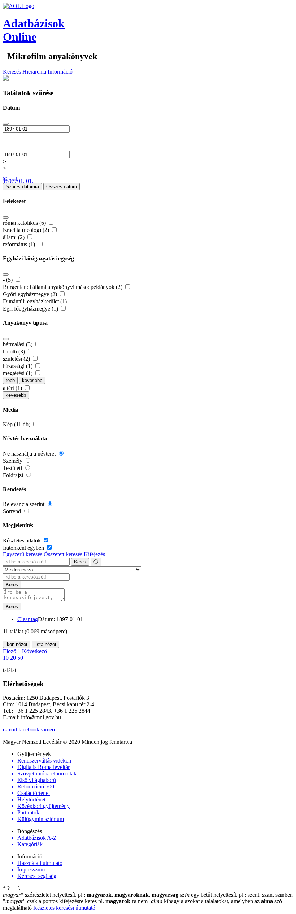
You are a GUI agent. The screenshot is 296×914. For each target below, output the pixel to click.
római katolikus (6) (25, 223)
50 (20, 658)
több (10, 380)
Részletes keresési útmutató (64, 908)
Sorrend (12, 511)
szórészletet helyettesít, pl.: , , (90, 895)
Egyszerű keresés (22, 554)
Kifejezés (94, 554)
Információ (60, 72)
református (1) (19, 244)
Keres (80, 561)
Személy (13, 461)
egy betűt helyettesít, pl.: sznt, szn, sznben (236, 895)
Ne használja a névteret (30, 454)
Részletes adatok (22, 540)
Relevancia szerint (24, 504)
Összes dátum (61, 186)
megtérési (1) (18, 373)
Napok (10, 179)
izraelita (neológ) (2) (27, 230)
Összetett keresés (63, 554)
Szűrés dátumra (22, 186)
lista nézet (45, 644)
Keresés (12, 72)
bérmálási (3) (18, 344)
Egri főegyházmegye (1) (31, 309)
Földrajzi (14, 475)
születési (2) (17, 359)
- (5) (8, 280)
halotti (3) (14, 351)
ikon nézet (16, 644)
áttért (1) (13, 388)
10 (6, 658)
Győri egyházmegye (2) (30, 294)
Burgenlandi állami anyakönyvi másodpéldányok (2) (63, 287)
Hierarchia (34, 72)
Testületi (13, 468)
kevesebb (32, 380)
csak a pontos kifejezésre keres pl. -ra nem (76, 901)
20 (13, 658)
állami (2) (14, 237)
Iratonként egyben (24, 548)
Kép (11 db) (17, 424)
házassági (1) (18, 366)
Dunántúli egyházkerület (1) (35, 301)
